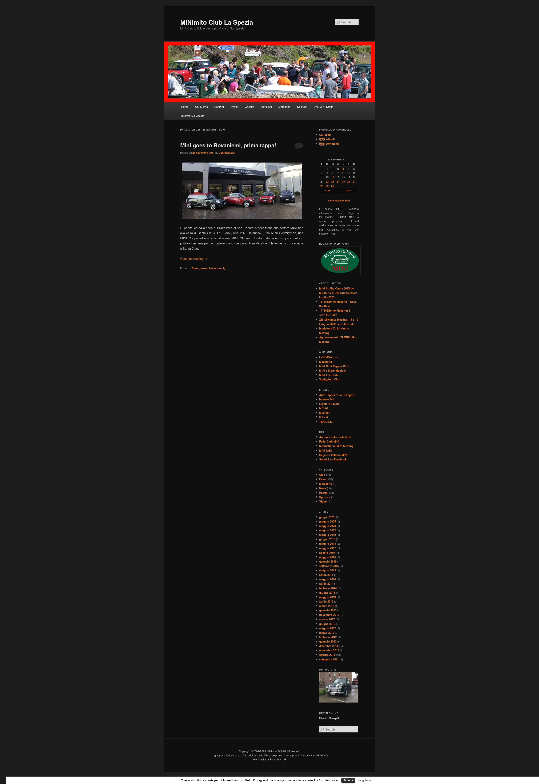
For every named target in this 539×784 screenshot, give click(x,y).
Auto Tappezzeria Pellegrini (337, 395)
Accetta (348, 780)
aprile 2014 (326, 583)
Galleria (249, 107)
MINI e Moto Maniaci (332, 370)
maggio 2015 (327, 570)
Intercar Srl (326, 399)
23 (332, 181)
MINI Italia (325, 450)
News (203, 268)
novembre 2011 (329, 650)
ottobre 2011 (327, 655)
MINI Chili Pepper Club (334, 366)
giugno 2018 (327, 539)
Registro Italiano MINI (333, 455)
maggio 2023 (327, 526)
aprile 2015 (326, 575)
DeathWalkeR (227, 153)
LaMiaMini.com (329, 357)
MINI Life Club (328, 375)
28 (321, 186)
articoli (327, 139)
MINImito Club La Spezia (216, 22)
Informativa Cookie (192, 116)
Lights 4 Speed (329, 404)
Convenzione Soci (339, 200)
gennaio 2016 (327, 561)
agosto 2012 (327, 619)
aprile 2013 (326, 601)
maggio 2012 (327, 628)
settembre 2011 (329, 659)
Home (184, 107)
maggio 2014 (327, 579)
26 (348, 181)
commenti (329, 143)
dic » (349, 190)
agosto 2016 (327, 553)
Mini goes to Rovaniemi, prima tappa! (228, 145)
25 (343, 181)
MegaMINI (325, 362)
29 (327, 186)
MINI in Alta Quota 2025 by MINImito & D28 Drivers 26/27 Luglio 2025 (338, 292)
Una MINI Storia (323, 107)
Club (322, 475)
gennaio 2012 (327, 641)
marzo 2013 (326, 606)
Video (323, 501)
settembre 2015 (329, 566)
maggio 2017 (327, 548)
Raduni (323, 493)
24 (337, 181)
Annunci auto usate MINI (335, 437)
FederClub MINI (329, 441)
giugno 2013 (327, 593)
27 (354, 181)
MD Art (323, 408)
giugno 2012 (327, 624)
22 (327, 181)
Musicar (324, 413)
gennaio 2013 (327, 610)
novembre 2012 (329, 615)
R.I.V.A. (324, 417)
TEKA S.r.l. (326, 422)
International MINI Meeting (336, 446)
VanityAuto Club (329, 379)
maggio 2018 (327, 543)
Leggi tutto (364, 780)
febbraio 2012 (328, 637)
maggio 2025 (327, 521)
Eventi (234, 107)
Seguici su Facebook (333, 459)
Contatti (219, 107)
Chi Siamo (201, 107)
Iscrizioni (266, 107)
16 (332, 177)
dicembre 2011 (328, 646)
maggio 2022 (327, 530)
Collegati (325, 135)
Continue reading (193, 258)
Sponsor (302, 107)
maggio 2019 (327, 535)
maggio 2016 (327, 557)
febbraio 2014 (328, 588)
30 (332, 186)
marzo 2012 (326, 633)
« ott (327, 190)
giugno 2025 (327, 517)
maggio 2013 (327, 597)
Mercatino (284, 107)
